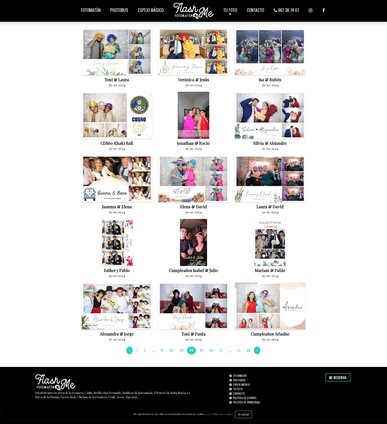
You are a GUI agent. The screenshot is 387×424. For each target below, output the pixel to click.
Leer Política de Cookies (219, 414)
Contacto (255, 10)
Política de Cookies (244, 398)
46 (211, 350)
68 (248, 350)
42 (171, 350)
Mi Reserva (338, 377)
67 (238, 350)
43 (181, 350)
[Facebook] (323, 10)
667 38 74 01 (288, 10)
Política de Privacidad (246, 402)
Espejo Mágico (151, 10)
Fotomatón (91, 10)
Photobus (119, 10)
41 (161, 350)
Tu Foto (230, 10)
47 (221, 350)
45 (201, 350)
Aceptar (243, 414)
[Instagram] (310, 10)
